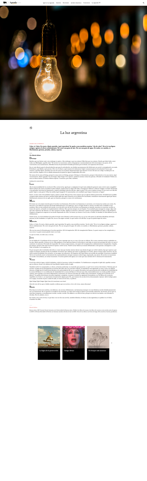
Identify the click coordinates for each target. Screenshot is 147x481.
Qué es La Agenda (48, 3)
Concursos (86, 3)
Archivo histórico (76, 3)
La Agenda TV (96, 3)
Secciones (66, 3)
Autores (58, 3)
